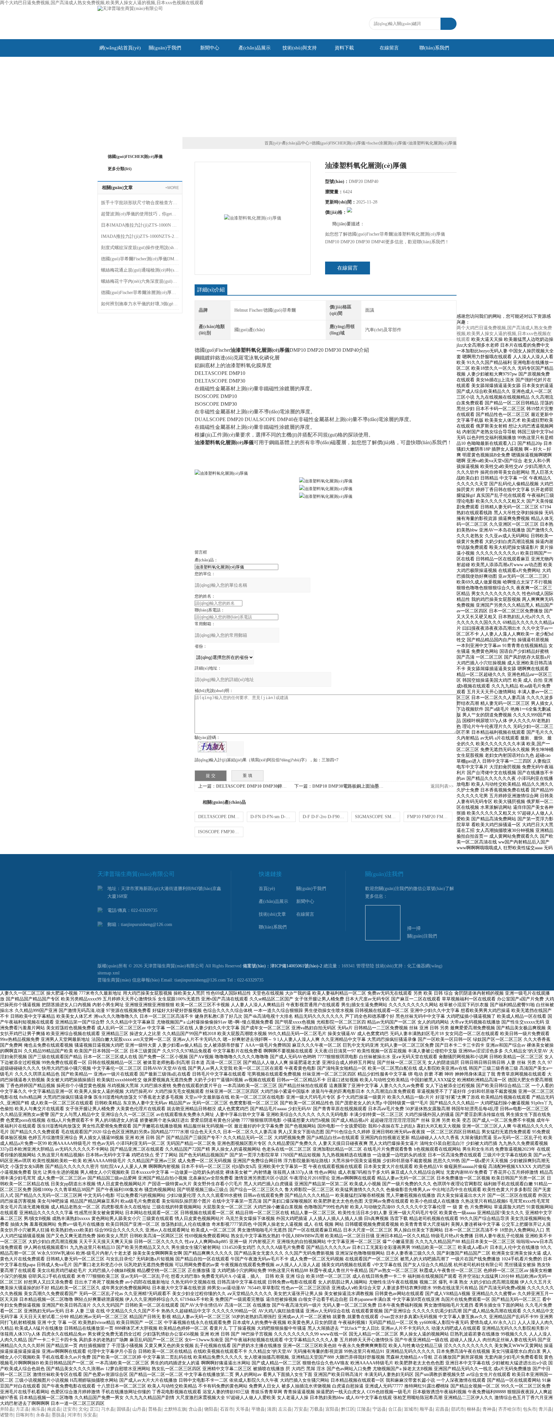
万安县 (300, 1409)
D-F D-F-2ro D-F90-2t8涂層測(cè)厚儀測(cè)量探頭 (325, 816)
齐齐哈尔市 (509, 1409)
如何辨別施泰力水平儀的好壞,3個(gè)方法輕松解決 (140, 303)
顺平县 (426, 1409)
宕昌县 (442, 1409)
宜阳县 (332, 1409)
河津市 (74, 1415)
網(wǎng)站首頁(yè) (120, 47)
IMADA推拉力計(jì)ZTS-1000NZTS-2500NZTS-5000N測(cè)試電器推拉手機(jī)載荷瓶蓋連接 (140, 236)
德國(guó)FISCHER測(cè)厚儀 (135, 156)
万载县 (316, 1409)
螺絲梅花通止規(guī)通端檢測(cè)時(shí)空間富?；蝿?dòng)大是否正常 (140, 270)
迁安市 (69, 1409)
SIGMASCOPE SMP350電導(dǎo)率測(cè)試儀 (377, 816)
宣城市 (410, 1409)
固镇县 (123, 1409)
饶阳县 (211, 1409)
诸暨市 (6, 1415)
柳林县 (473, 1409)
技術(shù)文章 (272, 914)
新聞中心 (209, 47)
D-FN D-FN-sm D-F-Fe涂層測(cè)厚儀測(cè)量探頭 (273, 816)
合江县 (395, 1409)
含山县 (195, 1409)
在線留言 (389, 47)
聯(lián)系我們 (434, 47)
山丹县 (139, 1409)
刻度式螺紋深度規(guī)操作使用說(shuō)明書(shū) (140, 247)
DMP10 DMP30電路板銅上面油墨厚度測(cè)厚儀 (360, 786)
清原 (271, 1409)
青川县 (545, 1409)
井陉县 (6, 1409)
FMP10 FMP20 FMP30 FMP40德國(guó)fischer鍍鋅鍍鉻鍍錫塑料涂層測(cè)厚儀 (429, 816)
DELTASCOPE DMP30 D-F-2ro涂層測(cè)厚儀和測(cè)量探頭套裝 (220, 816)
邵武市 (458, 1409)
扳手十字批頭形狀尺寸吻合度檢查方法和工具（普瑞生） (140, 202)
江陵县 (363, 1409)
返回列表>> (442, 786)
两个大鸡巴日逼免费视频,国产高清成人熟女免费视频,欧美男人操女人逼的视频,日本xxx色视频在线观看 (102, 2)
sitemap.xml (108, 973)
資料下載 (344, 47)
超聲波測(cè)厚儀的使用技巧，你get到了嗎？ (140, 214)
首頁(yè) (272, 143)
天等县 (242, 1409)
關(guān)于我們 (165, 47)
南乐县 (38, 1409)
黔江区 (348, 1409)
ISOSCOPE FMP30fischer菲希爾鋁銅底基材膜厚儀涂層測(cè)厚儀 (220, 831)
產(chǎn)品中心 (295, 143)
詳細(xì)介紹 (211, 289)
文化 (83, 1409)
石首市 (226, 1409)
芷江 (94, 1409)
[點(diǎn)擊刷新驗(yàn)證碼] (212, 746)
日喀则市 (25, 1415)
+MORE (172, 188)
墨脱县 (58, 1415)
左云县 (285, 1409)
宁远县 (379, 1409)
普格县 (155, 1409)
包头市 (529, 1409)
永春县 (42, 1415)
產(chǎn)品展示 (255, 47)
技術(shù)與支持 (299, 47)
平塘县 (258, 1409)
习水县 (107, 1409)
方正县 (22, 1409)
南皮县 (54, 1409)
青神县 (489, 1409)
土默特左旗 (175, 1409)
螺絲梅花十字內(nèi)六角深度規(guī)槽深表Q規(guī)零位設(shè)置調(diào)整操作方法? (140, 281)
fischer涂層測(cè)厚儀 (386, 143)
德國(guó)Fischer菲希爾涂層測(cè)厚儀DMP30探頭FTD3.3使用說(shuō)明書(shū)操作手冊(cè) (140, 292)
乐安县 (90, 1415)
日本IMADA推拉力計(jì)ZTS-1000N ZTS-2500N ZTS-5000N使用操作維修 (140, 225)
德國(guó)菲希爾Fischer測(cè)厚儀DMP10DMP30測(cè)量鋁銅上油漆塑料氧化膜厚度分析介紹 (140, 258)
